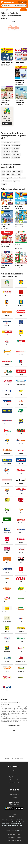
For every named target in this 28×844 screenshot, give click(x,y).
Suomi (3, 823)
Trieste (6, 151)
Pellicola (4, 184)
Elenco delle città (14, 780)
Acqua (8, 171)
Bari (16, 142)
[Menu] (25, 2)
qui (13, 710)
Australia (16, 820)
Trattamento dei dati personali (14, 840)
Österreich (10, 820)
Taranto (6, 148)
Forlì (14, 151)
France (7, 823)
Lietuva (19, 823)
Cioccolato (14, 178)
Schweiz (8, 822)
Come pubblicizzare (14, 794)
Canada (4, 822)
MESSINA (16, 145)
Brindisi (16, 158)
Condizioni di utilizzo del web (14, 837)
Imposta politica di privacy (14, 834)
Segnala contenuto (14, 777)
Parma (15, 148)
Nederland (4, 825)
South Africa (20, 825)
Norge (9, 825)
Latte (12, 174)
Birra (8, 174)
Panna (9, 181)
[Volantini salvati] (19, 2)
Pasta (3, 171)
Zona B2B (14, 797)
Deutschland (15, 822)
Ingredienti (16, 181)
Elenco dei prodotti (14, 783)
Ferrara (6, 158)
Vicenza (6, 154)
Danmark (21, 822)
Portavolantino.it (18, 830)
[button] (22, 2)
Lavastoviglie (5, 178)
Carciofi (18, 174)
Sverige (14, 825)
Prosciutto (22, 178)
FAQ (14, 771)
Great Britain (13, 823)
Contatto (14, 774)
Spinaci (4, 181)
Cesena (16, 154)
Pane (3, 174)
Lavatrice (19, 171)
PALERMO (6, 142)
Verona (6, 145)
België (20, 820)
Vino (13, 171)
